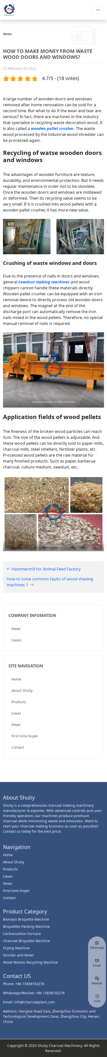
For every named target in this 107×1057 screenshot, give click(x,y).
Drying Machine (16, 948)
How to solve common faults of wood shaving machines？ (50, 582)
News (16, 628)
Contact (17, 747)
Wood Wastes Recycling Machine (30, 962)
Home (16, 679)
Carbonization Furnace (22, 933)
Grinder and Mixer (18, 955)
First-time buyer (24, 736)
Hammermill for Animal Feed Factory (46, 569)
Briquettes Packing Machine (26, 926)
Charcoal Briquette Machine (26, 940)
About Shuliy (22, 690)
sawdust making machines (44, 282)
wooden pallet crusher (52, 128)
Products (18, 701)
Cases (16, 640)
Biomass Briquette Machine (26, 919)
